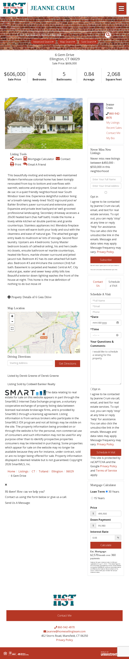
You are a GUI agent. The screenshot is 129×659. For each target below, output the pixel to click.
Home (11, 471)
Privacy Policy (105, 252)
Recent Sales (114, 128)
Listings (23, 471)
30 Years (113, 491)
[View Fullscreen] (12, 328)
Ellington (57, 471)
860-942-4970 (66, 627)
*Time (94, 329)
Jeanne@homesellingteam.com (65, 631)
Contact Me (113, 133)
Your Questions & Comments (102, 344)
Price (93, 508)
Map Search (66, 41)
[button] (106, 35)
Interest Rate (99, 532)
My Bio (110, 138)
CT (33, 471)
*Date (94, 317)
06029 (70, 471)
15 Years (99, 498)
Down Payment (100, 520)
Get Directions (67, 363)
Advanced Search (42, 41)
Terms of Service (106, 470)
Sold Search (87, 41)
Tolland (43, 471)
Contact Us (98, 283)
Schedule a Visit (114, 283)
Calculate (105, 545)
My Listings (113, 122)
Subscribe (106, 260)
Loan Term (97, 491)
